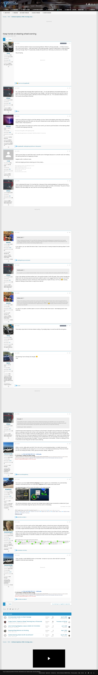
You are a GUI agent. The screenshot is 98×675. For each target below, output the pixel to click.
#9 (69, 325)
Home (82, 672)
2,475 (10, 460)
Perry (5, 36)
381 (9, 103)
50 (9, 459)
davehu (8, 242)
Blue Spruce (10, 627)
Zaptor (8, 363)
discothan (64, 627)
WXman (8, 126)
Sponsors (48, 672)
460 (10, 369)
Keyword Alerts (38, 9)
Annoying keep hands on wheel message (19, 617)
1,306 (10, 247)
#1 (69, 43)
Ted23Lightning (63, 618)
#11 (69, 414)
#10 (69, 353)
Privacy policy (74, 672)
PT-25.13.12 (19, 541)
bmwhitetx (8, 489)
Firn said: (19, 419)
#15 (69, 555)
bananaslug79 (8, 532)
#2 (69, 88)
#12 (69, 443)
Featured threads (24, 13)
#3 (69, 116)
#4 (69, 151)
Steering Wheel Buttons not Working (18, 630)
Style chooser (42, 672)
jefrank (65, 631)
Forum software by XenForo (14, 671)
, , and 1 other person (29, 146)
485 (10, 132)
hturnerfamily (8, 454)
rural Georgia (7, 466)
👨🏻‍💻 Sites (59, 9)
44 (9, 367)
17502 (10, 542)
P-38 (8, 161)
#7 (69, 265)
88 (9, 538)
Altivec (8, 98)
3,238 (10, 496)
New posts (7, 13)
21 (8, 130)
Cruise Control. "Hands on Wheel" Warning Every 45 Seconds (25, 621)
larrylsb (9, 618)
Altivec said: (20, 237)
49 (9, 494)
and (23, 83)
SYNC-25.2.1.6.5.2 (32, 541)
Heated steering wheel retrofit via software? (20, 635)
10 (15, 36)
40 (9, 60)
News (7, 9)
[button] (50, 9)
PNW (9, 374)
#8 (69, 293)
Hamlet (9, 631)
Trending (15, 13)
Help (79, 672)
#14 (69, 522)
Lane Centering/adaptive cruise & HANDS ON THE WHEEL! (24, 626)
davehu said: (20, 270)
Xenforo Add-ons (33, 671)
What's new (26, 9)
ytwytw (9, 636)
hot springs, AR (7, 253)
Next (10, 39)
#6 (69, 232)
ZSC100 (65, 622)
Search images (47, 13)
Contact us (53, 672)
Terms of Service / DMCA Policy (63, 672)
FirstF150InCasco (12, 623)
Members (69, 9)
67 (8, 246)
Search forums (36, 13)
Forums (15, 9)
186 (10, 169)
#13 (69, 479)
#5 (69, 180)
